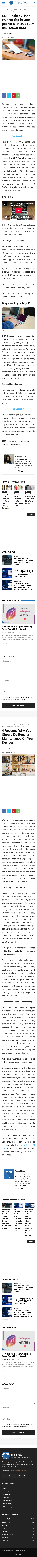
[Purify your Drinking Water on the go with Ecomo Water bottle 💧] (18, 487)
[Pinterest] (14, 95)
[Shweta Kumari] (9, 463)
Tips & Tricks (17, 556)
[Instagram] (19, 471)
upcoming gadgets (15, 444)
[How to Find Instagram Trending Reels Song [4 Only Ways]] (18, 614)
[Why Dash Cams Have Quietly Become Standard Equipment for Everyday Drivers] (7, 560)
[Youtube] (24, 1476)
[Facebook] (4, 95)
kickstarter (6, 444)
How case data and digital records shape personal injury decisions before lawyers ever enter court (23, 586)
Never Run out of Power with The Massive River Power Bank (30, 498)
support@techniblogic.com (18, 1470)
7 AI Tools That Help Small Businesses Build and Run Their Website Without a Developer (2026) (23, 574)
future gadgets (12, 441)
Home (4, 10)
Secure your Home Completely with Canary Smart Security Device (6, 501)
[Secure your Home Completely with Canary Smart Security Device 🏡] (7, 487)
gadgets (20, 441)
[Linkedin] (22, 471)
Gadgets (5, 492)
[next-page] (6, 593)
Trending (9, 10)
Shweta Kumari (8, 33)
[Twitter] (9, 95)
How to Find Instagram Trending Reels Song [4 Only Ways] (17, 627)
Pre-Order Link (18, 136)
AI (13, 568)
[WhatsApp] (18, 95)
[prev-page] (3, 593)
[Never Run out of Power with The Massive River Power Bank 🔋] (30, 487)
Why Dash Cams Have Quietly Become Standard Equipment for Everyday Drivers (23, 561)
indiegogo (26, 441)
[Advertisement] (18, 76)
